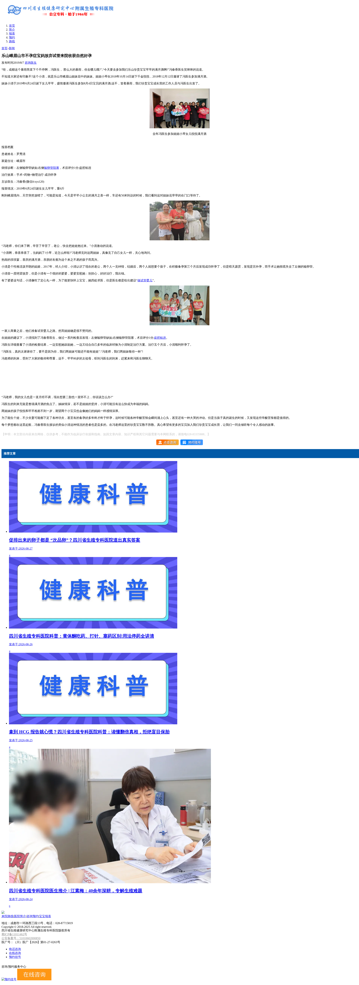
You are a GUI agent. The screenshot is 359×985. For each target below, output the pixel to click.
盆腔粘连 (160, 337)
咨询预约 (33, 916)
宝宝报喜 (45, 916)
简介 (12, 29)
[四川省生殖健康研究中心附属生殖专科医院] (61, 19)
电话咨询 (15, 949)
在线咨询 (15, 953)
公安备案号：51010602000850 (20, 938)
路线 (12, 41)
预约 (12, 37)
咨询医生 (31, 62)
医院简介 (20, 916)
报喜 (12, 33)
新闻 (12, 48)
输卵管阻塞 (51, 167)
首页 (12, 25)
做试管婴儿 (144, 280)
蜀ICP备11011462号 (14, 934)
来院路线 (7, 916)
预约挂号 (15, 956)
